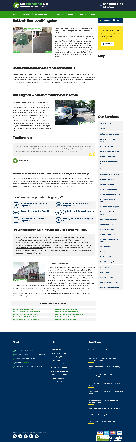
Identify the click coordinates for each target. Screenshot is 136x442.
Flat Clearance (105, 267)
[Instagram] (26, 436)
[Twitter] (20, 436)
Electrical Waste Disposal (109, 207)
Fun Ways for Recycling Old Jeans (100, 415)
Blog (93, 14)
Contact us (58, 14)
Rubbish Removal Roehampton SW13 (25, 314)
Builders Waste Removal (109, 287)
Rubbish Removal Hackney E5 (65, 319)
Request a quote (41, 14)
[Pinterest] (37, 436)
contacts (108, 44)
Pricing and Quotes (57, 378)
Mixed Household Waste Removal (109, 163)
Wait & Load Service (107, 129)
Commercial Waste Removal (107, 213)
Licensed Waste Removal (109, 174)
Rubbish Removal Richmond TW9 (66, 312)
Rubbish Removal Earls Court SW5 (24, 317)
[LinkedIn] (31, 436)
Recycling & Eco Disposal (109, 151)
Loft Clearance (106, 169)
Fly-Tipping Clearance (108, 189)
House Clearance (106, 224)
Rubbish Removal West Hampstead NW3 (26, 312)
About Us (82, 14)
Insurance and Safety (58, 364)
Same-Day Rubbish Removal (107, 140)
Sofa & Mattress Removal (109, 134)
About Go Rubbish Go (111, 20)
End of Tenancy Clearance (110, 194)
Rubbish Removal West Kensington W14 (69, 314)
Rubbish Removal (106, 277)
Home (15, 14)
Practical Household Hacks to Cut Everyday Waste (104, 368)
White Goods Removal (108, 124)
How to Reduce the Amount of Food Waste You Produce (105, 393)
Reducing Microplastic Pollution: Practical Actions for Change (103, 359)
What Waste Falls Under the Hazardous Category (102, 351)
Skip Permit (104, 272)
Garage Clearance (107, 179)
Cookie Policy (55, 360)
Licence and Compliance (59, 367)
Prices (70, 14)
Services (26, 14)
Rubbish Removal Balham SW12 (23, 309)
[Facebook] (15, 436)
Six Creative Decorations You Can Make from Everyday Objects (104, 401)
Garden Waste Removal (109, 282)
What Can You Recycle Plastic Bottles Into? (104, 408)
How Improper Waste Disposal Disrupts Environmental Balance (102, 376)
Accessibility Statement (59, 357)
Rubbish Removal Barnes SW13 (66, 309)
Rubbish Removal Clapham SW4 (66, 317)
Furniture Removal (107, 184)
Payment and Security (59, 375)
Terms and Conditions (59, 353)
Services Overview (57, 382)
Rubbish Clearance (107, 146)
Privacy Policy (56, 349)
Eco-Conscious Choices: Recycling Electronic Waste (104, 384)
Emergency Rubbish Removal (107, 200)
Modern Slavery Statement (60, 371)
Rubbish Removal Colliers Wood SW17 (26, 319)
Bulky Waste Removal (108, 219)
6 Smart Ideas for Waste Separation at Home (104, 421)
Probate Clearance (107, 157)
